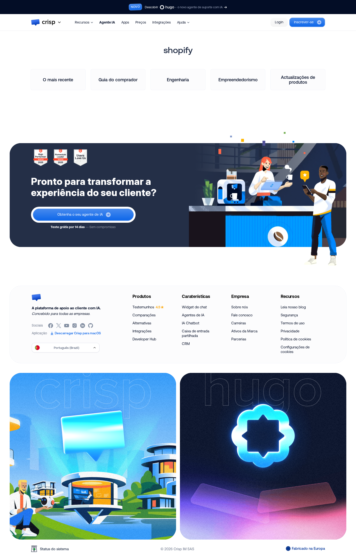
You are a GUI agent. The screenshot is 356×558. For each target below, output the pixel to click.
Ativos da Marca (244, 331)
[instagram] (75, 325)
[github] (91, 325)
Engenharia (178, 79)
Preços (140, 22)
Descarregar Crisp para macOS (78, 333)
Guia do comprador (118, 79)
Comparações (143, 315)
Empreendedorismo (238, 79)
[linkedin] (83, 325)
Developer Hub (144, 339)
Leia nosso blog (293, 307)
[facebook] (51, 325)
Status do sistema (54, 549)
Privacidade (290, 331)
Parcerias (238, 339)
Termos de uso (293, 323)
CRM (186, 344)
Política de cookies (296, 339)
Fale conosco (242, 315)
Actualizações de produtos (298, 79)
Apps (125, 22)
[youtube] (67, 325)
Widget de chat (194, 307)
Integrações (161, 22)
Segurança (289, 315)
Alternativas (141, 323)
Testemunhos (146, 307)
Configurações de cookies (295, 349)
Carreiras (238, 323)
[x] (59, 325)
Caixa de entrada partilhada (195, 333)
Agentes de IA (193, 315)
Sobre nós (239, 307)
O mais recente (58, 79)
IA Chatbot (190, 323)
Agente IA (107, 22)
